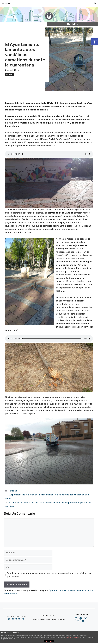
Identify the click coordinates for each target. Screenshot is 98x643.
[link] (94, 41)
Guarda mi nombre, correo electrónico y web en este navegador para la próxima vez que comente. (49, 575)
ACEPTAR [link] (49, 641)
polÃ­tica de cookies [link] (72, 637)
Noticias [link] (9, 74)
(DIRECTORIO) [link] (16, 619)
